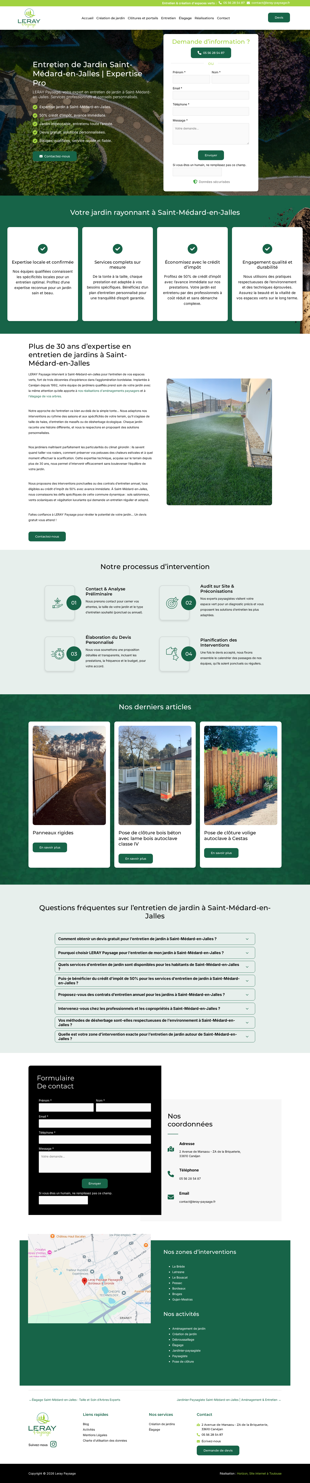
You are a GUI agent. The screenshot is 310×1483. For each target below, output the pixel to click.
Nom (216, 72)
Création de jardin (184, 1334)
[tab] (155, 939)
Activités (89, 1429)
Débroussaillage (183, 1339)
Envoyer (211, 155)
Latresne (178, 1272)
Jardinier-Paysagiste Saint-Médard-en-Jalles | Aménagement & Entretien (229, 1399)
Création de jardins (162, 1424)
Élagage (177, 1345)
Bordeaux (179, 1288)
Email (177, 88)
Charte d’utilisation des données (105, 1440)
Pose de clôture (183, 1361)
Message (180, 120)
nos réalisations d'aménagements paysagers (108, 390)
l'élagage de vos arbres (44, 396)
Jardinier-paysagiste (186, 1350)
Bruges (177, 1294)
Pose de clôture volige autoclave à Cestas (230, 835)
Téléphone (181, 104)
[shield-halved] (195, 181)
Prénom (179, 72)
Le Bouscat (180, 1277)
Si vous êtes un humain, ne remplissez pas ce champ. (209, 165)
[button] (232, 2)
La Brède (178, 1266)
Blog (86, 1424)
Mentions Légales (95, 1435)
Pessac (177, 1283)
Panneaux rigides (53, 833)
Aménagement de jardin (188, 1328)
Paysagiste (179, 1356)
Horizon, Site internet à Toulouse (259, 1473)
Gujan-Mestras (182, 1299)
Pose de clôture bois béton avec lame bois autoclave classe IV (150, 838)
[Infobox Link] (204, 1151)
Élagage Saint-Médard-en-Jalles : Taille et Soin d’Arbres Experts (74, 1399)
